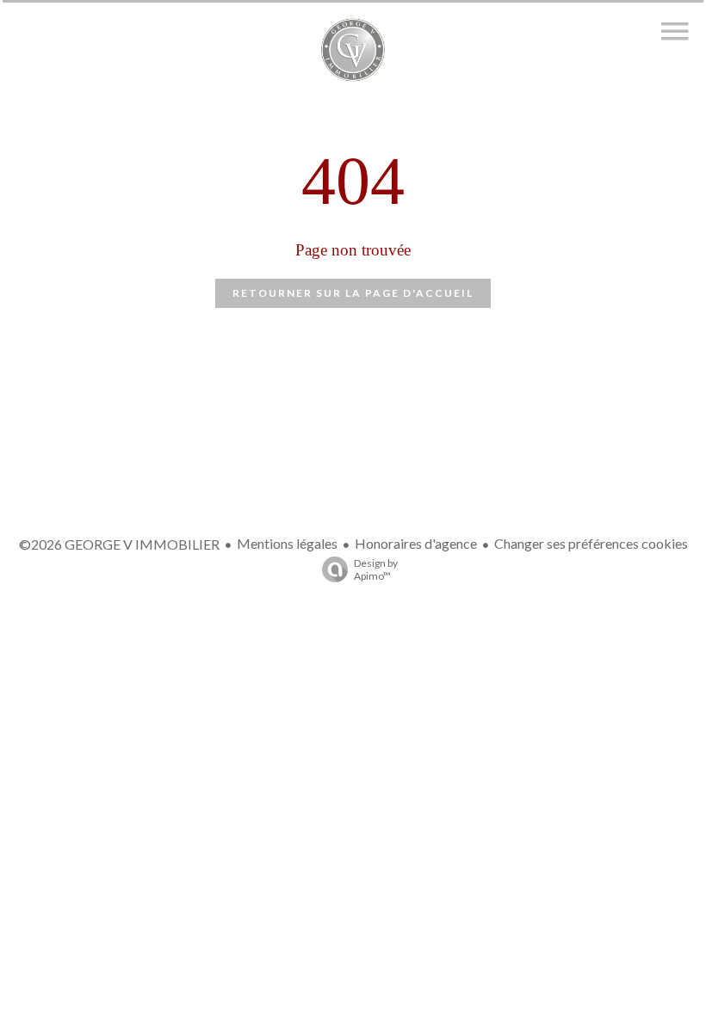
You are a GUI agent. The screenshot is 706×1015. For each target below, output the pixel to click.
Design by (376, 569)
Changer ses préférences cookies (591, 543)
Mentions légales (287, 543)
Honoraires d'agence (416, 543)
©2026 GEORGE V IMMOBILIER (119, 544)
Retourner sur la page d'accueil (353, 292)
